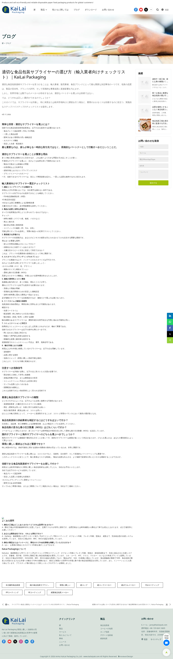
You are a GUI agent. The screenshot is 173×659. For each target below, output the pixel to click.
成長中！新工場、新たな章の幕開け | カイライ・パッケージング (160, 83)
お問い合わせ (108, 9)
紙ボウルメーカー (128, 585)
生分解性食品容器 (13, 585)
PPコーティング (12, 592)
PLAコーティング (152, 585)
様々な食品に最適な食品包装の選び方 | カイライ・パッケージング (160, 97)
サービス (62, 632)
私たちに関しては (60, 9)
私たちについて (65, 635)
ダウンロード (91, 9)
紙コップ (83, 585)
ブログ (77, 9)
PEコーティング (34, 592)
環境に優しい (65, 585)
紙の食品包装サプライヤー (40, 585)
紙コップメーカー (104, 585)
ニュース (62, 641)
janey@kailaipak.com (158, 625)
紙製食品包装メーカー (60, 592)
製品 (43, 9)
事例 (61, 638)
